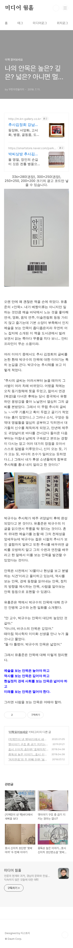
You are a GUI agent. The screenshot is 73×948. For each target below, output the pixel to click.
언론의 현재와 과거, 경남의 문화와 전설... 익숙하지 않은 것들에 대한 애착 (27, 877)
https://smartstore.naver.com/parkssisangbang (32, 148)
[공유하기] (16, 715)
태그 (20, 23)
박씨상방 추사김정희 (23, 154)
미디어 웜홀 (19, 8)
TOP (65, 935)
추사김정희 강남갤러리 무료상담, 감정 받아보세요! (23, 124)
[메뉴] (65, 8)
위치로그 (62, 23)
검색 (56, 8)
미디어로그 (40, 23)
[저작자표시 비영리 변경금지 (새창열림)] (49, 715)
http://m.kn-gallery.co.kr (24, 118)
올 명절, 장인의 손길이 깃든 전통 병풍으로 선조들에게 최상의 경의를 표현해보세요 (24, 161)
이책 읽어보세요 (18, 732)
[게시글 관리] (21, 715)
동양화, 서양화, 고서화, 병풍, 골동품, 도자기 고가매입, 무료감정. (24, 132)
